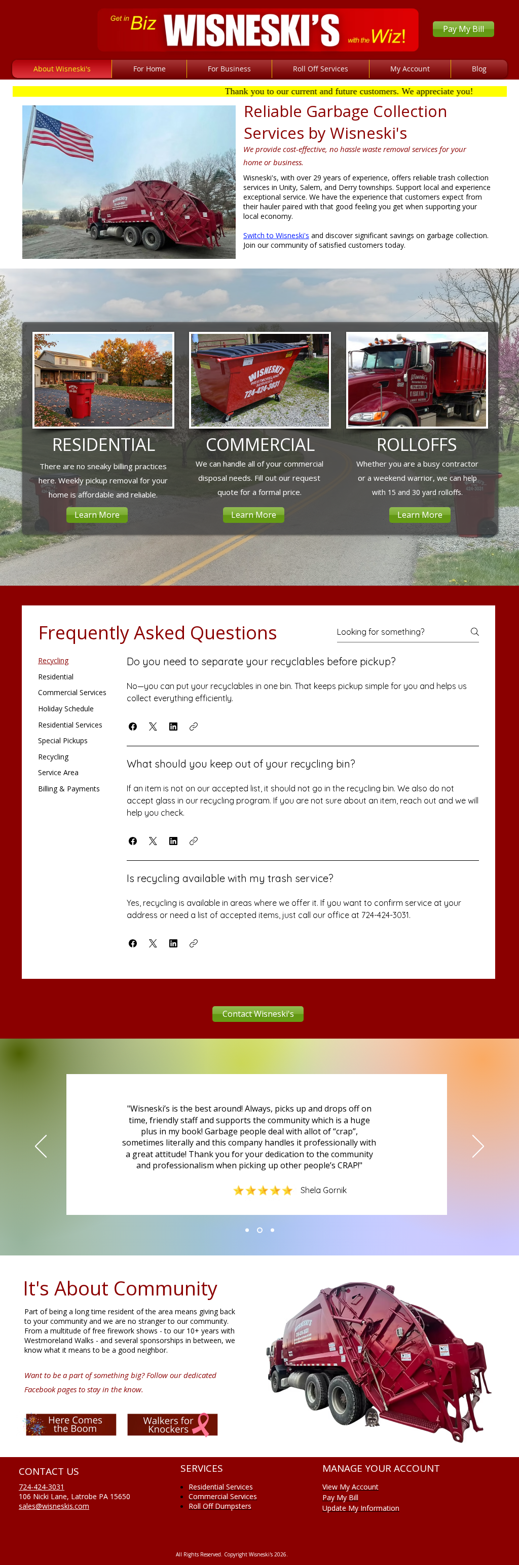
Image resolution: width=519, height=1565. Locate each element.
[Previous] (41, 1147)
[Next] (478, 1147)
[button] (133, 726)
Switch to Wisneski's (276, 235)
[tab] (72, 661)
